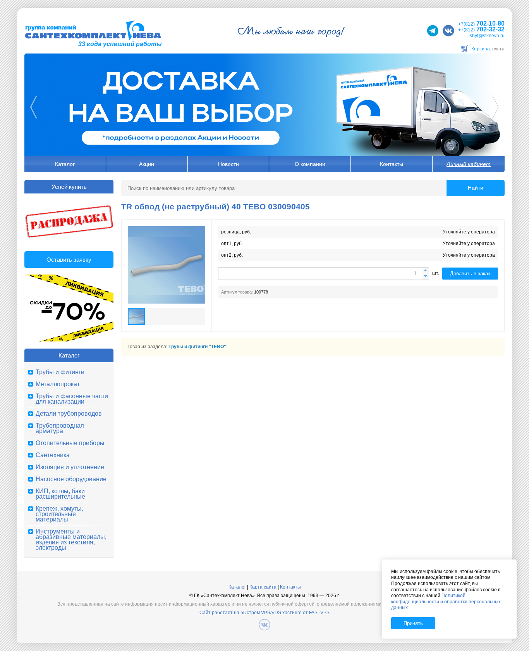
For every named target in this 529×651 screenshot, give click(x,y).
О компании (310, 164)
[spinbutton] (323, 273)
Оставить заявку (68, 259)
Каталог (65, 164)
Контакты (391, 164)
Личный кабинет (469, 164)
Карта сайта (263, 587)
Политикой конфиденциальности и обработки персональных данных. (446, 601)
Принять (413, 623)
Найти (475, 188)
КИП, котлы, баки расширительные (60, 494)
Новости (228, 164)
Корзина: (488, 49)
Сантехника (53, 455)
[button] (426, 271)
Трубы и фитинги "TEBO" (197, 346)
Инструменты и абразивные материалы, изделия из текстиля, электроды (71, 540)
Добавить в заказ (470, 273)
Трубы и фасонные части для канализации (72, 399)
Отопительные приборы (70, 443)
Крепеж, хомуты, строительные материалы (59, 514)
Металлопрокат (58, 384)
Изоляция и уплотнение (70, 467)
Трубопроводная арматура (60, 428)
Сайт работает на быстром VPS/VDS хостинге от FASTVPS (264, 612)
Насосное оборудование (71, 479)
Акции (146, 164)
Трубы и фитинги (60, 372)
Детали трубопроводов (69, 413)
